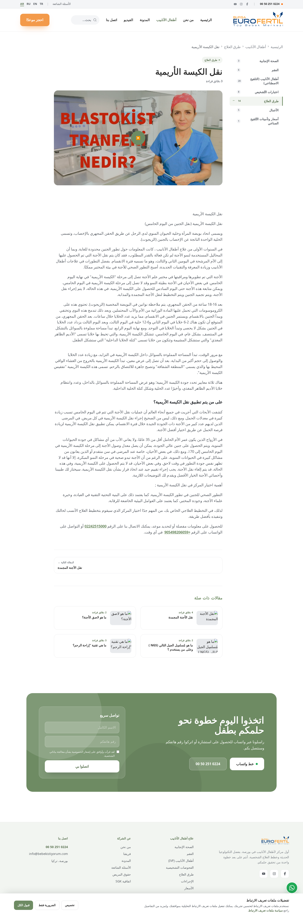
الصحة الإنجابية (184, 847)
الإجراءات (187, 881)
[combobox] (85, 20)
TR (41, 4)
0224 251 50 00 (269, 4)
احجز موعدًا (34, 19)
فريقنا (127, 854)
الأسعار (189, 888)
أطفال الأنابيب (166, 20)
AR (22, 4)
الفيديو (128, 20)
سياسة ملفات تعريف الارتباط (265, 910)
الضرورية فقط (47, 905)
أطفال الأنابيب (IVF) (181, 860)
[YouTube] (235, 4)
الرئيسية (206, 20)
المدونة (145, 20)
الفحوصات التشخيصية (180, 867)
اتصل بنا (111, 20)
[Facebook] (247, 4)
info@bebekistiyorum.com (48, 854)
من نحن (188, 20)
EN (35, 4)
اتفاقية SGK (123, 881)
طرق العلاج (232, 46)
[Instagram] (241, 4)
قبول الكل (24, 905)
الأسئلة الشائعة (62, 4)
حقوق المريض (121, 874)
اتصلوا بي (82, 766)
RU (28, 4)
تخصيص (70, 905)
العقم (190, 854)
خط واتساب (245, 763)
